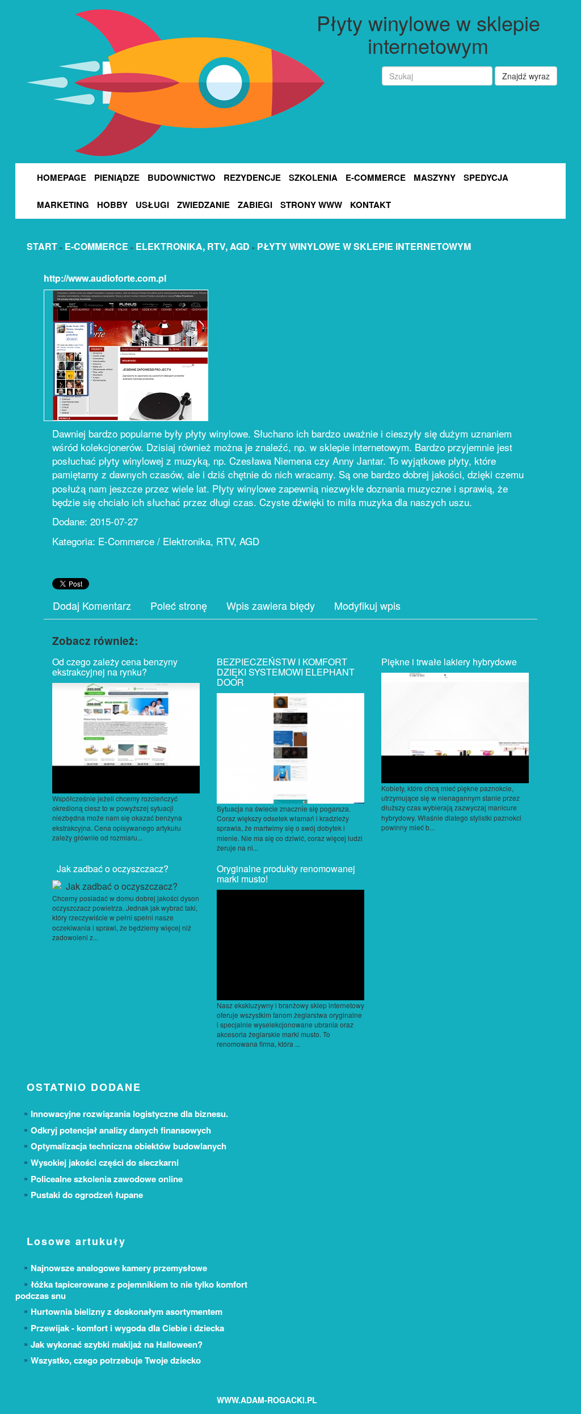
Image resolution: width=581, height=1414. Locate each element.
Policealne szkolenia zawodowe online (107, 1179)
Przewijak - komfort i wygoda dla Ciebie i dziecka (127, 1328)
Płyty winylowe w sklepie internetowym (364, 246)
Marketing (63, 204)
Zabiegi (255, 204)
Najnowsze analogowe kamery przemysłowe (119, 1268)
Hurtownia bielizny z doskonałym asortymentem (126, 1311)
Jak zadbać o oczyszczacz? (110, 868)
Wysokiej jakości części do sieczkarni (105, 1162)
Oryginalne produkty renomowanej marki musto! (286, 873)
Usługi (152, 204)
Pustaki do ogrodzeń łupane (87, 1194)
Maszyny (435, 177)
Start (42, 246)
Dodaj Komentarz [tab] (92, 605)
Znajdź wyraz (526, 76)
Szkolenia (313, 177)
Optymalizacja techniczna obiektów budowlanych (128, 1146)
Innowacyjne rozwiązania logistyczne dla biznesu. (129, 1113)
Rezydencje (252, 177)
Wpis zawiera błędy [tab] (270, 605)
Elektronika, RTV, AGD (193, 246)
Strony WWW (311, 204)
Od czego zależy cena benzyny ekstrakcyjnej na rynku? (115, 666)
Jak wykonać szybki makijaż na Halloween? (117, 1344)
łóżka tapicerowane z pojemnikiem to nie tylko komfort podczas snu (131, 1290)
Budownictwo (182, 177)
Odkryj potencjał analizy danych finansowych (121, 1130)
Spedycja (486, 177)
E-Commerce (376, 177)
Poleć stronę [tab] (178, 605)
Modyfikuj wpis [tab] (367, 605)
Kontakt (370, 204)
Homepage (61, 177)
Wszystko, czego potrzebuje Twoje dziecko (116, 1360)
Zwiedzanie (203, 204)
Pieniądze (117, 177)
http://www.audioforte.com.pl (105, 278)
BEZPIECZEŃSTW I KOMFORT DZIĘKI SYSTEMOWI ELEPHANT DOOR (286, 672)
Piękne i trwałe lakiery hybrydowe (449, 661)
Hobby (112, 204)
